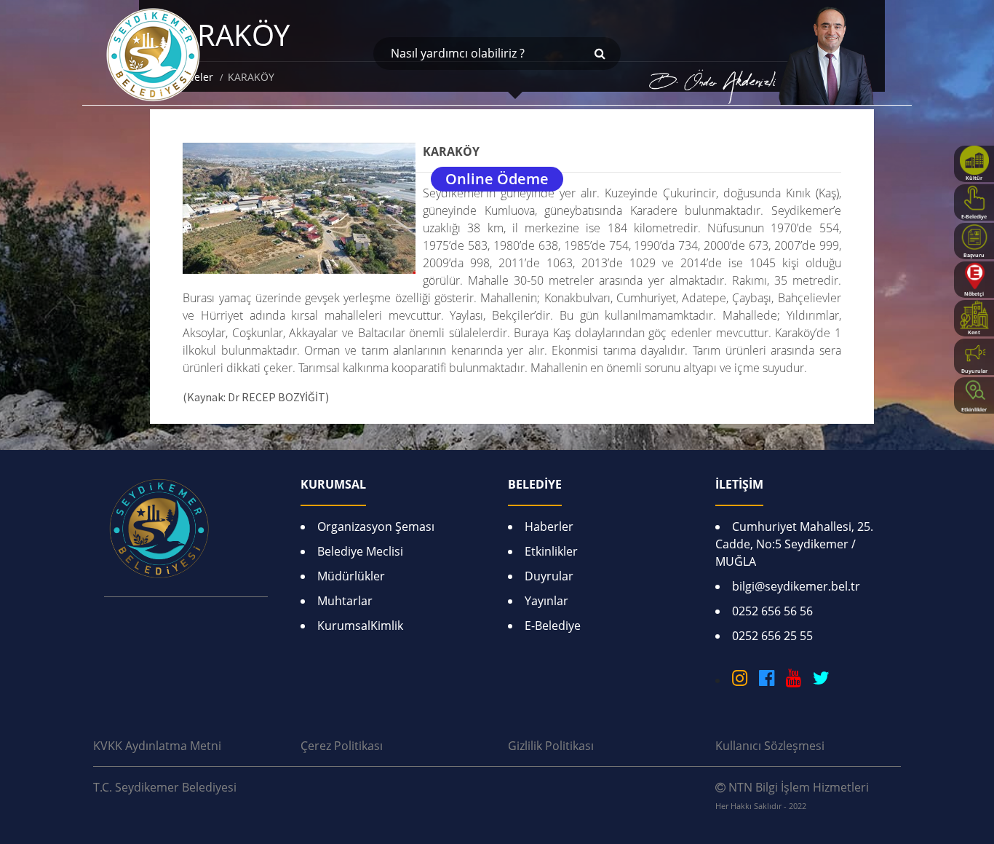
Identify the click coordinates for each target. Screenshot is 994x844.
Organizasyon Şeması (375, 526)
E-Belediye (553, 626)
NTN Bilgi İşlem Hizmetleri (792, 795)
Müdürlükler (351, 576)
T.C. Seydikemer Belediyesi (164, 787)
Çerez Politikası (342, 746)
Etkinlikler (551, 551)
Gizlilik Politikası (551, 746)
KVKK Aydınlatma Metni (157, 746)
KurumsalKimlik (360, 626)
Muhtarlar (345, 601)
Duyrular (549, 576)
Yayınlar (546, 601)
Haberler (549, 526)
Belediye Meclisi (360, 551)
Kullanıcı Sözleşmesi (769, 746)
